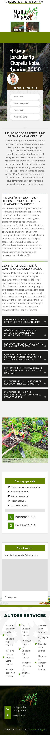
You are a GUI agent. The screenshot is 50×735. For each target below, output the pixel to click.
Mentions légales (38, 729)
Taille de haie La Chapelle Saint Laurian (10, 657)
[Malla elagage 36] (25, 12)
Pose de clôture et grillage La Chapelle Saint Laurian (10, 635)
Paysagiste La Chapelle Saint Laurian (42, 644)
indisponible (14, 1)
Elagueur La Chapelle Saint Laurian (42, 663)
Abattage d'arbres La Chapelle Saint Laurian (26, 649)
